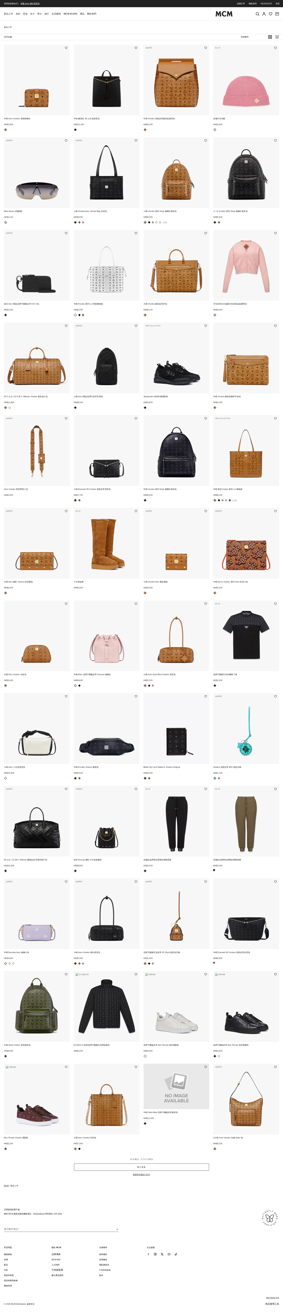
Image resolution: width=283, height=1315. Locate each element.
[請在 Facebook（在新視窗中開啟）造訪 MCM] (148, 1254)
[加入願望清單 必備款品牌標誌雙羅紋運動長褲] (205, 789)
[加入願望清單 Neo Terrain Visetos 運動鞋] (66, 1067)
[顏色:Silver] (5, 222)
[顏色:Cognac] (5, 129)
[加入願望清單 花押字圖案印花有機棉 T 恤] (275, 604)
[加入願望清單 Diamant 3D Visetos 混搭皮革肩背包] (136, 418)
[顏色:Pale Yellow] (9, 963)
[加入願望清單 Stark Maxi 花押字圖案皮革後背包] (205, 1067)
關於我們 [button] (91, 14)
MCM (6, 1186)
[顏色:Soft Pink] (83, 222)
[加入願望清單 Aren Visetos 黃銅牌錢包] (66, 48)
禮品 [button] (82, 14)
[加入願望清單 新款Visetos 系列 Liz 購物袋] (275, 418)
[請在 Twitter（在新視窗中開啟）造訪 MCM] (162, 1254)
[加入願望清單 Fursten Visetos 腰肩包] (136, 696)
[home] (224, 16)
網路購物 (8, 1254)
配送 (6, 1265)
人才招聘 (55, 1265)
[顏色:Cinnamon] (230, 500)
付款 (6, 1270)
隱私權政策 (104, 1265)
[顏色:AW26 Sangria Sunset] (219, 778)
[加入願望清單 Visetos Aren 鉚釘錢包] (205, 511)
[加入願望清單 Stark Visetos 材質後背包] (66, 974)
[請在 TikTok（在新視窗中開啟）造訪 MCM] (175, 1254)
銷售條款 (103, 1254)
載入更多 (141, 1167)
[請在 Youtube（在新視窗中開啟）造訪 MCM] (169, 1254)
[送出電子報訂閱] (117, 1229)
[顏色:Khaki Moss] (5, 1056)
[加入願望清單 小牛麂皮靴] (136, 511)
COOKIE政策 (105, 1270)
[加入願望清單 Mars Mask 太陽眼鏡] (66, 140)
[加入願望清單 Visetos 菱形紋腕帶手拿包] (275, 326)
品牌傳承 (56, 1254)
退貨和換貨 (9, 1275)
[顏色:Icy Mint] (13, 963)
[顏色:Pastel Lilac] (5, 963)
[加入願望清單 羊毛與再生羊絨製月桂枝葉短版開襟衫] (275, 233)
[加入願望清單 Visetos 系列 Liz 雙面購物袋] (136, 233)
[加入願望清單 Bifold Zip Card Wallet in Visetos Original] (205, 696)
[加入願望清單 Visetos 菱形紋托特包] (205, 233)
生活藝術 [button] (56, 14)
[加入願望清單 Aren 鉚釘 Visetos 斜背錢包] (66, 511)
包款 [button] (18, 14)
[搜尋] (257, 14)
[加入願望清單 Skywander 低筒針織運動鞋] (205, 326)
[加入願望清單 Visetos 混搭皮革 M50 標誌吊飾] (275, 696)
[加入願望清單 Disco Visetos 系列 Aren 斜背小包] (275, 511)
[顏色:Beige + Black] (160, 222)
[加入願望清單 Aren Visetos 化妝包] (66, 604)
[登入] (264, 14)
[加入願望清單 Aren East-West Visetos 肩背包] (205, 604)
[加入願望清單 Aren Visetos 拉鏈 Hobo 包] (275, 1067)
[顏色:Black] (75, 129)
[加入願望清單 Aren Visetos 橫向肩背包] (136, 882)
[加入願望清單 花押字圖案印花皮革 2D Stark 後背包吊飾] (205, 882)
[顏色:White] (156, 222)
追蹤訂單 (241, 3)
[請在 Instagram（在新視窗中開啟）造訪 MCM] (155, 1254)
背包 (25, 14)
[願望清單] (271, 14)
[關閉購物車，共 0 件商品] (277, 14)
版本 (101, 1275)
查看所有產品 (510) (141, 1175)
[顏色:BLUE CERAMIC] (215, 778)
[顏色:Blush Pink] (215, 315)
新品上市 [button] (8, 14)
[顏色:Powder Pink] (226, 500)
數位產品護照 (57, 1275)
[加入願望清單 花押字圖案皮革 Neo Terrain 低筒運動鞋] (205, 974)
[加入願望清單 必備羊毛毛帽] (275, 48)
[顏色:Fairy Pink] (215, 129)
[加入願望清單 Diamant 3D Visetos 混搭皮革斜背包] (275, 882)
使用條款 (103, 1259)
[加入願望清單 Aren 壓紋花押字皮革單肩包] (136, 326)
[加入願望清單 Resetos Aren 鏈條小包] (66, 882)
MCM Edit (56, 1259)
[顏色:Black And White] (5, 778)
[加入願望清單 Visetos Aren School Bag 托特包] (136, 140)
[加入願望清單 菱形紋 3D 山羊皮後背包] (136, 48)
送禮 (6, 1259)
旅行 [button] (47, 14)
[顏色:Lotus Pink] (75, 685)
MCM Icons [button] (70, 14)
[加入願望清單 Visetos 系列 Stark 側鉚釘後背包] (205, 140)
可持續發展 (57, 1270)
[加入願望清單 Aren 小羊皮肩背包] (66, 696)
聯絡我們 (253, 3)
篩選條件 (245, 37)
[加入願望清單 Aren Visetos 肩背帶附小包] (66, 418)
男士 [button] (39, 14)
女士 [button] (32, 14)
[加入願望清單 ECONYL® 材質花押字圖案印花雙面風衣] (136, 974)
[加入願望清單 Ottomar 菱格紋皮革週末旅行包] (66, 789)
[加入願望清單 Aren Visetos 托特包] (136, 1067)
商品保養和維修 (11, 1280)
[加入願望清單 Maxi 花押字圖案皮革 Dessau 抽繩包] (136, 604)
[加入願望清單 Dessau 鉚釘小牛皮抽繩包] (136, 789)
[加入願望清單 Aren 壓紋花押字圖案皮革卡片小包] (66, 233)
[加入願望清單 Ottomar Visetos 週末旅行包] (66, 326)
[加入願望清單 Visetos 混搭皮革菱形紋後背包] (205, 48)
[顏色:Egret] (145, 1056)
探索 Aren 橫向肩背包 (30, 3)
